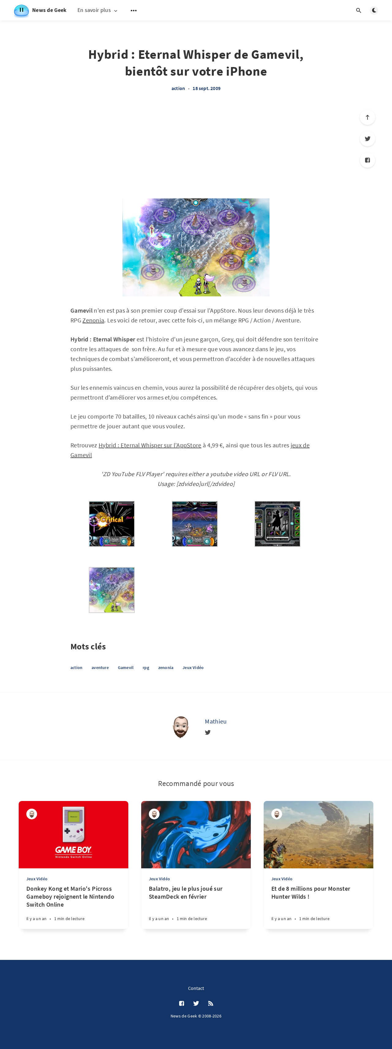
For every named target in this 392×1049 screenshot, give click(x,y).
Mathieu (216, 721)
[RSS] (210, 1003)
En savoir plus (94, 10)
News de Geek (49, 9)
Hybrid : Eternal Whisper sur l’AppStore (150, 445)
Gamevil (126, 667)
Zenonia (93, 320)
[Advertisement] (196, 152)
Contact (196, 988)
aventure (100, 667)
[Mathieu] (180, 726)
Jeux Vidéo (193, 667)
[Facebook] (367, 160)
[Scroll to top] (367, 117)
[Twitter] (367, 138)
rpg (146, 667)
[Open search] (359, 10)
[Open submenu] (134, 10)
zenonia (165, 667)
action (178, 88)
